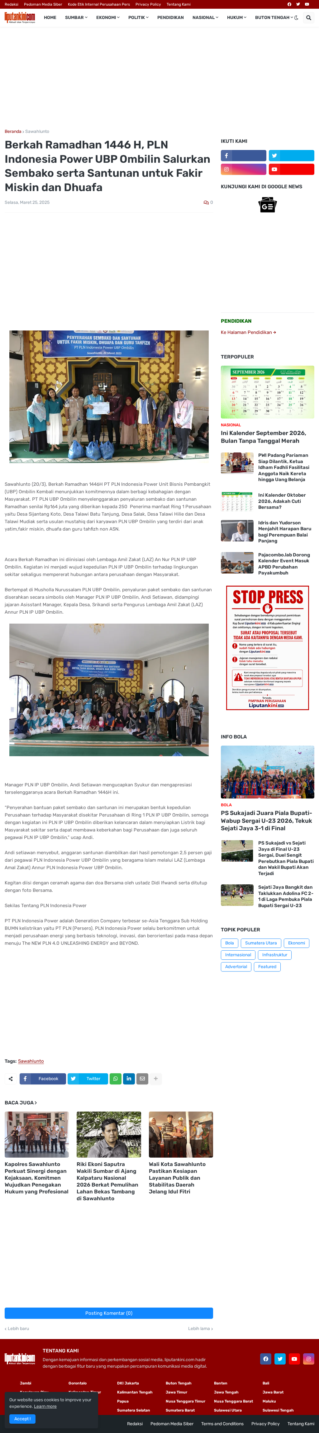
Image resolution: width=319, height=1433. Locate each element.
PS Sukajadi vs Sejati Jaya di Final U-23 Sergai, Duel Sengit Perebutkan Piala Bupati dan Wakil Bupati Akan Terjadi (286, 858)
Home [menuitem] (50, 17)
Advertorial (236, 966)
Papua (123, 1401)
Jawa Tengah (226, 1392)
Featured (267, 966)
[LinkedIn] (129, 1078)
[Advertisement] (159, 78)
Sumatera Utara (261, 943)
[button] (296, 17)
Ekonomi (296, 943)
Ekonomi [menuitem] (106, 17)
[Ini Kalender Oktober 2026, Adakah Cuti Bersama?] (237, 501)
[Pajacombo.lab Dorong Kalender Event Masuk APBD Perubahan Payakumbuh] (237, 563)
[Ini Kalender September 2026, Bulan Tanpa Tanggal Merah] (267, 392)
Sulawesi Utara (228, 1410)
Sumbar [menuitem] (74, 17)
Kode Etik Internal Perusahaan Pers (99, 4)
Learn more (45, 1406)
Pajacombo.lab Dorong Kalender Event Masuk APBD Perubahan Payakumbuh (284, 564)
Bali (266, 1383)
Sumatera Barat (180, 1410)
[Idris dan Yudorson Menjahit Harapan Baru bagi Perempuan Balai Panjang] (237, 530)
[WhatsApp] (115, 1078)
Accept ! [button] (22, 1418)
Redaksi (11, 4)
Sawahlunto (37, 131)
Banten (220, 1383)
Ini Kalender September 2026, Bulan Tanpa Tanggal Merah (263, 436)
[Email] (142, 1078)
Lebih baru (18, 1329)
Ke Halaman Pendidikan (247, 332)
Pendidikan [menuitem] (170, 17)
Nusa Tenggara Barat (233, 1401)
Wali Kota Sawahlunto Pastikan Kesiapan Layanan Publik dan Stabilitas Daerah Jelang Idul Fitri (177, 1178)
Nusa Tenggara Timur (185, 1401)
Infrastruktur (274, 955)
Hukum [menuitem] (235, 17)
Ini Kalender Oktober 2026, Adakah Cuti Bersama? (282, 501)
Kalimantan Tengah (135, 1392)
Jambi (25, 1383)
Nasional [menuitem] (204, 17)
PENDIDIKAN (236, 321)
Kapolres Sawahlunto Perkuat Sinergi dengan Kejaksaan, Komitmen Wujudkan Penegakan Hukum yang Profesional (37, 1178)
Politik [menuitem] (136, 17)
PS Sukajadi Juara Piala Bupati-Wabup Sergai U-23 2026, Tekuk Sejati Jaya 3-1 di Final (266, 820)
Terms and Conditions (222, 1423)
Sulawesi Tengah (278, 1410)
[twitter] (298, 4)
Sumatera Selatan (133, 1410)
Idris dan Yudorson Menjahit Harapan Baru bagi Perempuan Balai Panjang (284, 532)
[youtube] (307, 4)
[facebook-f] (243, 155)
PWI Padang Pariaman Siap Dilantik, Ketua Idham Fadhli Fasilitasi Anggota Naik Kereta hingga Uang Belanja (283, 467)
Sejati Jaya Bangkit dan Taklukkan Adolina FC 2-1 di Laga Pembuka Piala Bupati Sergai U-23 (285, 896)
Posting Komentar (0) (108, 1313)
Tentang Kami (179, 4)
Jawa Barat (273, 1392)
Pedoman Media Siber (43, 4)
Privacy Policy (148, 4)
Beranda (13, 131)
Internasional (238, 955)
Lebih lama (199, 1329)
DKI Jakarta (128, 1383)
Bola (229, 943)
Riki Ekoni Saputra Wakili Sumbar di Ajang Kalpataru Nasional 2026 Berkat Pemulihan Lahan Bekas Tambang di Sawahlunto (107, 1181)
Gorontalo (78, 1383)
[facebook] (289, 4)
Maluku (269, 1401)
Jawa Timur (176, 1392)
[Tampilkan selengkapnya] (156, 1078)
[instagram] (243, 169)
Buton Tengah (179, 1383)
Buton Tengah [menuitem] (272, 17)
